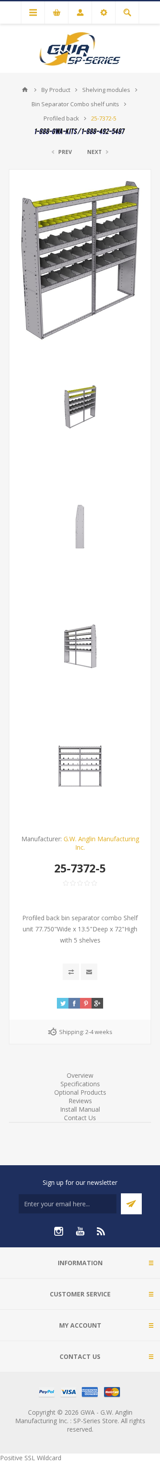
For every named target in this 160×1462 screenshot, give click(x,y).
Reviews (80, 1100)
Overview (80, 1075)
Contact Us (80, 1117)
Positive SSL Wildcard (30, 1458)
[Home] (24, 90)
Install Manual (80, 1109)
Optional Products (80, 1092)
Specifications (80, 1084)
